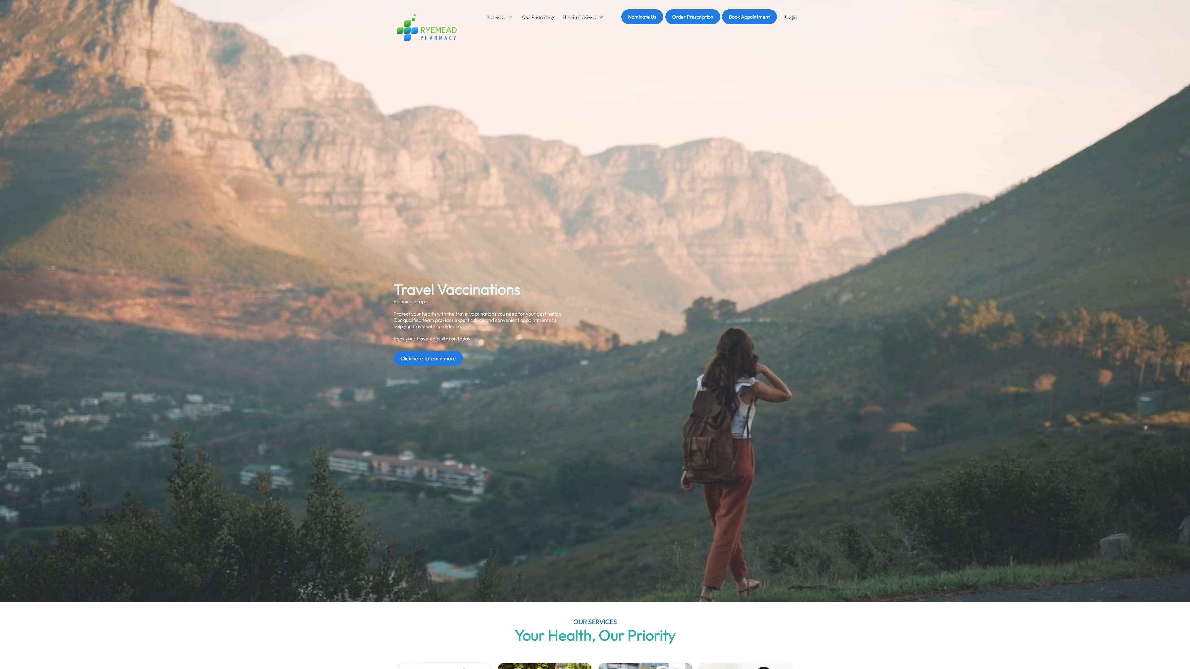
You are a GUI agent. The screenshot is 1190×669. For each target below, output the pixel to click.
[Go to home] (427, 28)
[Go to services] (499, 16)
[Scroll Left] (473, 17)
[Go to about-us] (537, 16)
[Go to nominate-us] (642, 17)
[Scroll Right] (609, 17)
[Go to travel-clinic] (428, 358)
